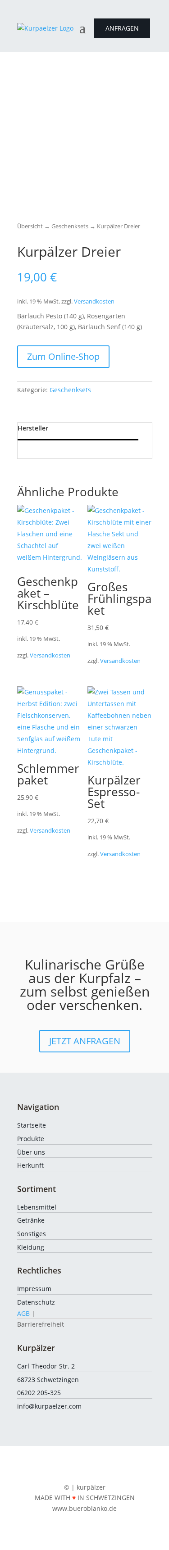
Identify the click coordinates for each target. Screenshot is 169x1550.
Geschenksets (69, 226)
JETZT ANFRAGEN (84, 1041)
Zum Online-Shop (63, 356)
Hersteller (33, 428)
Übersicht (30, 226)
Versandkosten (94, 301)
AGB (23, 1313)
